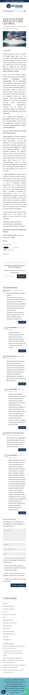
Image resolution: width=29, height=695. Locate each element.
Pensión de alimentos (9, 631)
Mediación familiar (8, 620)
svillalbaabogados (9, 26)
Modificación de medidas (10, 623)
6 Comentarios (14, 28)
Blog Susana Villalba (8, 606)
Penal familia (6, 628)
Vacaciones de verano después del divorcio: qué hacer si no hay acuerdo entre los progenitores (13, 660)
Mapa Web (12, 682)
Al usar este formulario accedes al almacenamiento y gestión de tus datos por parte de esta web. (15, 568)
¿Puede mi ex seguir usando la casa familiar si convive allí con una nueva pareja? (13, 653)
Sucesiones (6, 637)
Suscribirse (21, 276)
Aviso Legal (8, 679)
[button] (25, 691)
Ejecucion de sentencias (9, 614)
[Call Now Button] (3, 692)
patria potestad (7, 625)
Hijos (4, 617)
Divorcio (8, 28)
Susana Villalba (12, 327)
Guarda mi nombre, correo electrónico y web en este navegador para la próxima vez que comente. (14, 560)
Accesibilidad (14, 679)
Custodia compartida (9, 609)
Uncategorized (7, 639)
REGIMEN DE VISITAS (9, 634)
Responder (22, 322)
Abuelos (5, 603)
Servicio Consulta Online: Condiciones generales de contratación (14, 684)
